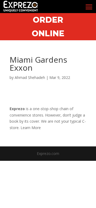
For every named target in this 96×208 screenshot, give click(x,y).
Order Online (48, 26)
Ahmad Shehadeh (30, 77)
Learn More (31, 127)
